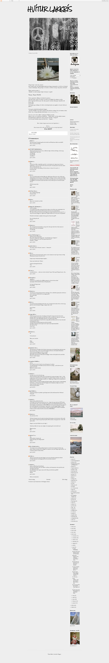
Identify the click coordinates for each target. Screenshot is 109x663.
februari (74, 601)
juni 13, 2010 (32, 410)
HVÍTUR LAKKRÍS (50, 9)
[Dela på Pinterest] (36, 132)
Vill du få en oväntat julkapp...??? (78, 259)
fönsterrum (73, 472)
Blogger (59, 654)
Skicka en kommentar (34, 476)
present (72, 499)
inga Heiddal (32, 391)
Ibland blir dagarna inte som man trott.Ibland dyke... (75, 557)
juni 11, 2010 (32, 145)
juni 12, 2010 (32, 387)
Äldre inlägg (64, 479)
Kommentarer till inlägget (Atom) (43, 481)
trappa (72, 508)
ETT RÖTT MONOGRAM (35, 149)
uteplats (73, 515)
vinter (72, 519)
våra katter (73, 521)
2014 (72, 526)
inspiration (73, 480)
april (74, 597)
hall (72, 477)
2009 (72, 605)
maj (73, 595)
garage (72, 474)
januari (74, 603)
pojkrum (73, 498)
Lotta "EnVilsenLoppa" (34, 235)
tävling (72, 513)
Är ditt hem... (75, 576)
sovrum (72, 505)
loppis (72, 489)
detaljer (34, 134)
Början (72, 466)
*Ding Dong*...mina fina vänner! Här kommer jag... (75, 581)
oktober (74, 539)
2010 (72, 534)
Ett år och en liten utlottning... (78, 208)
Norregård (32, 277)
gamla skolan (32, 246)
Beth (31, 199)
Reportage (73, 501)
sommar (72, 504)
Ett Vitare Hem (33, 191)
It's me (31, 270)
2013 (72, 528)
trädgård (73, 510)
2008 (72, 607)
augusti (74, 543)
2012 (72, 530)
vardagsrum (73, 518)
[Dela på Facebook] (35, 132)
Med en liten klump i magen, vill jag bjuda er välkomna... (75, 274)
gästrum (73, 475)
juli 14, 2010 (32, 474)
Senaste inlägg (32, 479)
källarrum (73, 485)
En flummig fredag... (77, 192)
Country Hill (32, 314)
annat (72, 459)
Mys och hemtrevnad (34, 446)
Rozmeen (31, 331)
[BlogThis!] (32, 132)
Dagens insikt (74, 468)
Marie (31, 302)
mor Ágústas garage (75, 492)
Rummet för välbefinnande (35, 206)
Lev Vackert (73, 488)
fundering (73, 471)
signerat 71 (32, 435)
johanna (31, 140)
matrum (73, 491)
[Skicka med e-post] (31, 132)
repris (72, 502)
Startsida (48, 479)
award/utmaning (74, 460)
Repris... (77, 332)
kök (72, 486)
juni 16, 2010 (32, 460)
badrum (72, 462)
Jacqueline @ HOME (34, 361)
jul (71, 483)
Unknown (31, 225)
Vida (30, 253)
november (75, 537)
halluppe (73, 478)
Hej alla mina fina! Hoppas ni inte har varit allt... (76, 552)
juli (73, 545)
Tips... (72, 507)
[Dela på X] (34, 132)
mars (74, 599)
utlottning (73, 516)
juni (73, 547)
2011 (72, 532)
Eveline (31, 456)
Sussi (31, 175)
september (75, 541)
